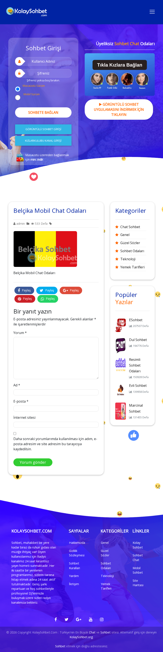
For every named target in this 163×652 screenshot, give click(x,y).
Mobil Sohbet (138, 570)
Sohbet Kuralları (74, 565)
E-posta (20, 401)
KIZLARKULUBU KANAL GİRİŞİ (43, 140)
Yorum (20, 332)
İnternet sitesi (24, 417)
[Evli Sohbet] (120, 391)
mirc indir (37, 159)
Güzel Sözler (130, 242)
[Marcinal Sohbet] (120, 411)
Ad (16, 385)
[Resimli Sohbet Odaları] (120, 365)
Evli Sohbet (138, 385)
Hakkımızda (77, 543)
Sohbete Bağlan (43, 112)
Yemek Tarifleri (132, 267)
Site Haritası (138, 583)
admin (20, 224)
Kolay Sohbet (138, 545)
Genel (124, 234)
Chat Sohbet (130, 227)
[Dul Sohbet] (120, 345)
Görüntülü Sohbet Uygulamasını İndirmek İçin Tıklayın (119, 109)
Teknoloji (127, 259)
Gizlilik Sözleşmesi (76, 553)
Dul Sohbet (138, 339)
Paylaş (26, 290)
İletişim (74, 584)
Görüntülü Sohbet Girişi (43, 129)
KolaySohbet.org (81, 637)
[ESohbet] (120, 325)
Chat (92, 632)
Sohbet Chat (138, 557)
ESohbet (135, 320)
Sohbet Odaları (132, 251)
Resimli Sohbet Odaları (135, 365)
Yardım (74, 576)
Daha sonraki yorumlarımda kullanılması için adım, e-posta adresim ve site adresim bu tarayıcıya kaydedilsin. (55, 443)
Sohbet (105, 632)
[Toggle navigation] (152, 11)
